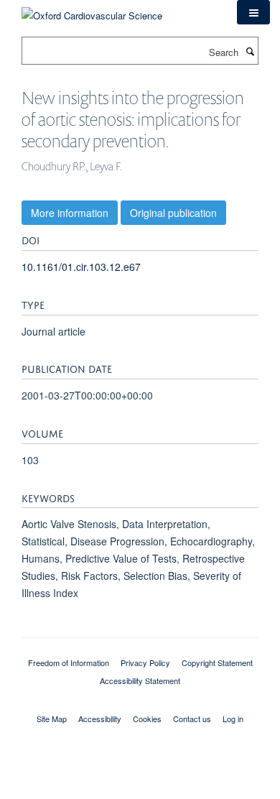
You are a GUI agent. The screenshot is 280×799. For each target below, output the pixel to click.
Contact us (192, 718)
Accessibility (99, 718)
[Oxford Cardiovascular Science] (92, 10)
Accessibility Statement (140, 680)
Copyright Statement (217, 662)
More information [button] (69, 212)
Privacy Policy (145, 662)
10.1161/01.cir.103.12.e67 (81, 266)
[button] (253, 12)
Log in (233, 718)
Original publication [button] (173, 212)
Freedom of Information (68, 662)
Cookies (147, 718)
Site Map (52, 718)
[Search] (250, 51)
